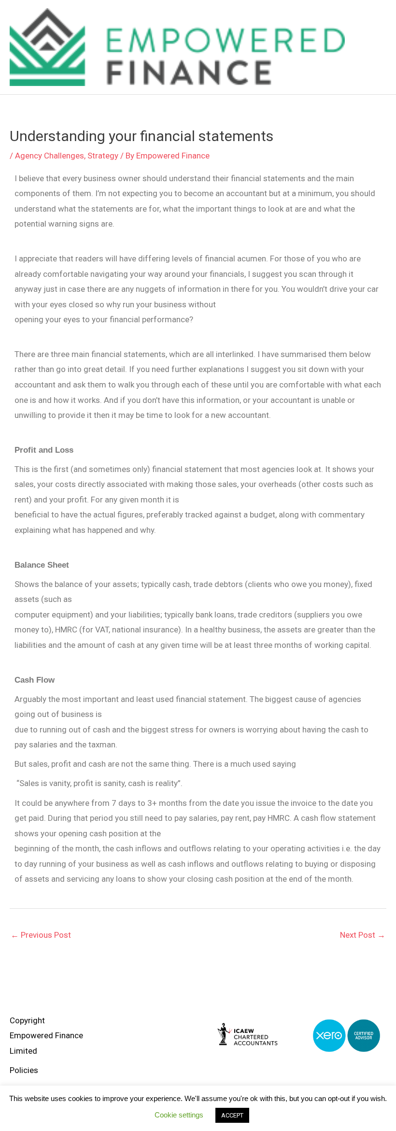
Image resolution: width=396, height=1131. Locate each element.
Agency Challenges (49, 155)
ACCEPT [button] (232, 1115)
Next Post (362, 935)
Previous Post (41, 935)
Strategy (102, 155)
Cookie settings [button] (179, 1115)
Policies (24, 1070)
